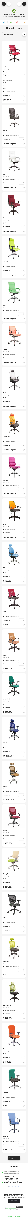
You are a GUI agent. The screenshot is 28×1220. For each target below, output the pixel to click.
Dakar (4, 1049)
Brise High (6, 961)
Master (5, 130)
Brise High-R (7, 1005)
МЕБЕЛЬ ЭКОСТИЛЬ (14, 15)
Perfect (5, 393)
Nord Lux (5, 480)
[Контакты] (4, 22)
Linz (4, 524)
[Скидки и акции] (17, 22)
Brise (4, 917)
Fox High (5, 262)
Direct (5, 743)
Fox (4, 218)
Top (4, 174)
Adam (5, 568)
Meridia (5, 1136)
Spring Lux (6, 874)
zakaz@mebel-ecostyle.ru (13, 1182)
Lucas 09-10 (7, 699)
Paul (4, 611)
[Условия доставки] (24, 22)
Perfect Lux (6, 436)
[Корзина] (24, 4)
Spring (5, 830)
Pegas (5, 786)
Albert (5, 349)
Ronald (5, 655)
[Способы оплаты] (10, 22)
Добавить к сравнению (12, 91)
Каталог (4, 4)
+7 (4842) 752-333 (10, 1176)
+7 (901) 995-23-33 (11, 1179)
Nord (4, 305)
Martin (5, 67)
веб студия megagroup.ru (14, 1216)
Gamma (5, 1092)
